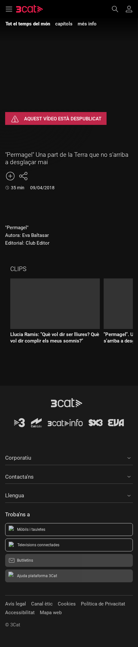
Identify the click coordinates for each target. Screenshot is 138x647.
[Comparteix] (23, 176)
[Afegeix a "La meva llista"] (10, 176)
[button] (69, 457)
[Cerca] (118, 9)
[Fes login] (129, 9)
